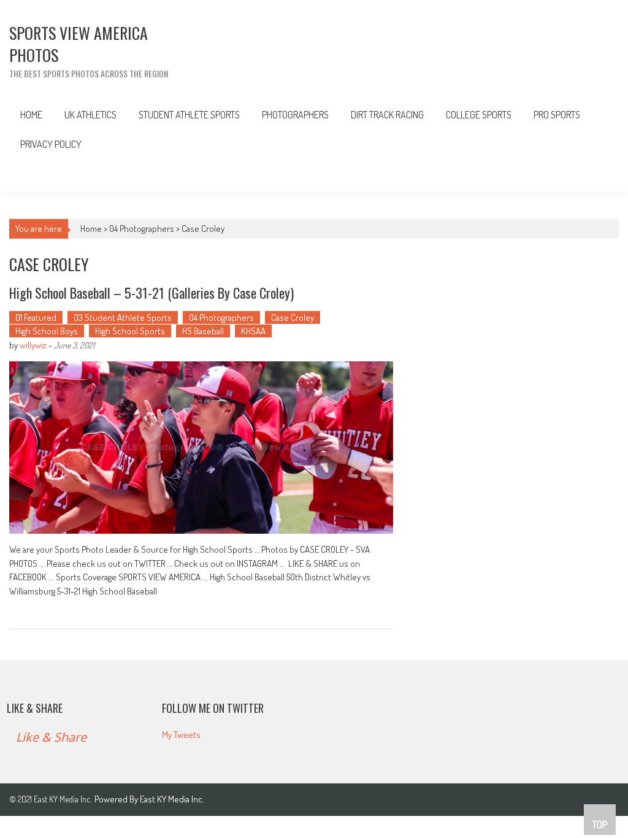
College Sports (478, 115)
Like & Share (35, 708)
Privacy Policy (51, 144)
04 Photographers (141, 228)
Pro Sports (557, 115)
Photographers (295, 115)
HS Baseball (203, 331)
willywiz (33, 345)
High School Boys (46, 331)
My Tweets (181, 734)
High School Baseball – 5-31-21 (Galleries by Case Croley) (151, 292)
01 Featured (35, 317)
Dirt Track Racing (387, 115)
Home (31, 115)
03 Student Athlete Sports (123, 317)
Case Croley (292, 317)
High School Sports (130, 331)
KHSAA (253, 331)
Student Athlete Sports (189, 115)
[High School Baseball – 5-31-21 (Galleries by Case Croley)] (201, 447)
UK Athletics (90, 115)
